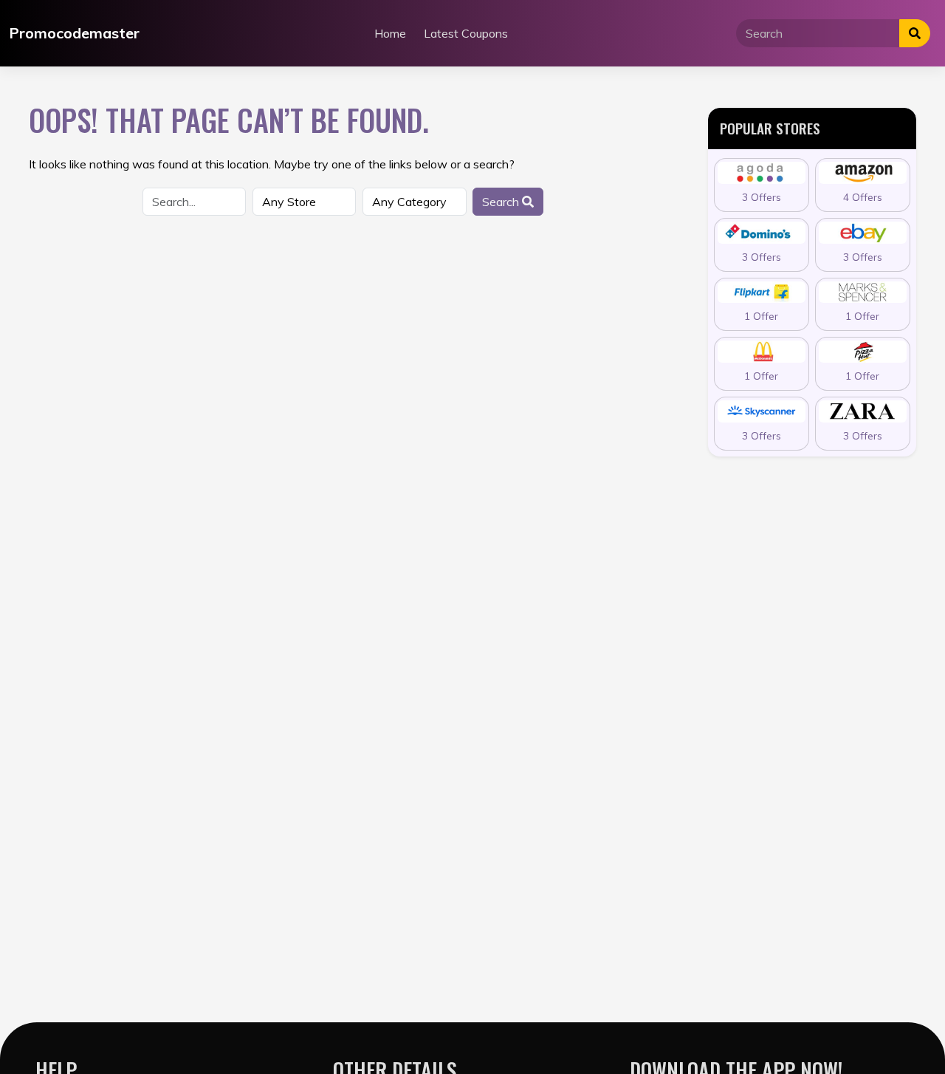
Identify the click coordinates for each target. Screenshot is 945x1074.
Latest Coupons (466, 33)
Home (390, 33)
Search (502, 201)
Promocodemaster (74, 33)
